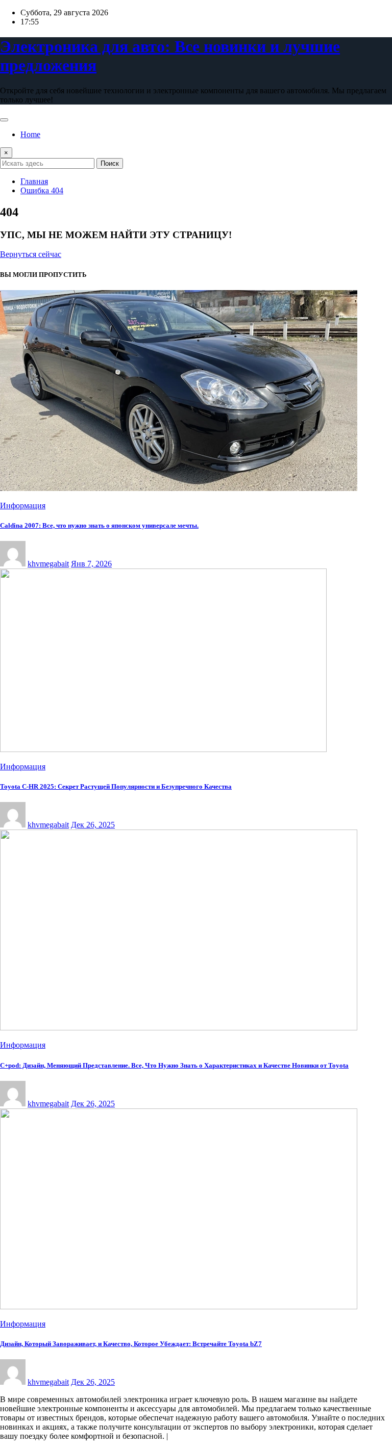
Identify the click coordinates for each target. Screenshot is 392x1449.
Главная (34, 181)
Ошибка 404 (41, 190)
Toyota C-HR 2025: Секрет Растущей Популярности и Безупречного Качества (116, 786)
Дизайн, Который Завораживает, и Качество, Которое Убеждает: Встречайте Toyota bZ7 (131, 1344)
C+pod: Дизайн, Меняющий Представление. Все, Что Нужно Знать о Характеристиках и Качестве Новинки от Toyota (174, 1065)
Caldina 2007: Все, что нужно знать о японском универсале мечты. (99, 525)
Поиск (110, 163)
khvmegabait (48, 563)
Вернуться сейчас (30, 254)
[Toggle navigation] (4, 119)
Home (30, 134)
